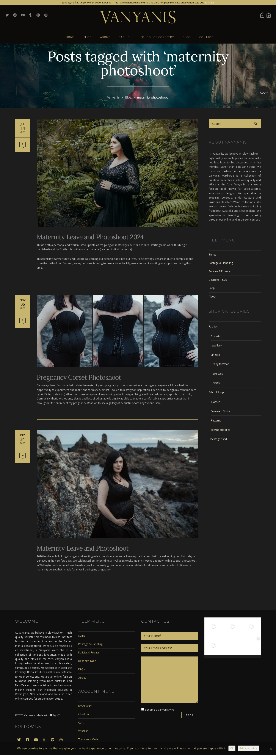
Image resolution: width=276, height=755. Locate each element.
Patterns (216, 420)
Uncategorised (218, 439)
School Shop (216, 392)
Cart (80, 722)
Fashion (213, 326)
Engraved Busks (220, 411)
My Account (85, 706)
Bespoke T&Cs (218, 280)
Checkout (84, 714)
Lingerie (216, 355)
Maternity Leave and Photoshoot (83, 548)
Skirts (216, 383)
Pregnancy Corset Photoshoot (79, 377)
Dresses (218, 374)
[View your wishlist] (268, 15)
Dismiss (209, 2)
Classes (215, 402)
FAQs (212, 288)
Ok (232, 748)
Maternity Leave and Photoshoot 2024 (90, 237)
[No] (270, 749)
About (212, 296)
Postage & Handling (221, 263)
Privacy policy (248, 748)
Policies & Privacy (219, 271)
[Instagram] (220, 633)
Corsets (215, 336)
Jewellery (216, 345)
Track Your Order (89, 739)
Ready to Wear (220, 364)
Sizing (212, 254)
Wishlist (83, 731)
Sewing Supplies (220, 430)
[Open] (213, 626)
